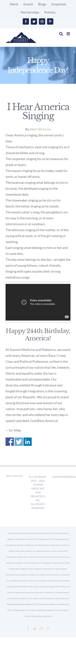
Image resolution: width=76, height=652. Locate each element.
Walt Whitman (40, 129)
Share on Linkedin (27, 442)
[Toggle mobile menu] (68, 34)
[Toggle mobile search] (61, 34)
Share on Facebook (10, 442)
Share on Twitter (19, 442)
